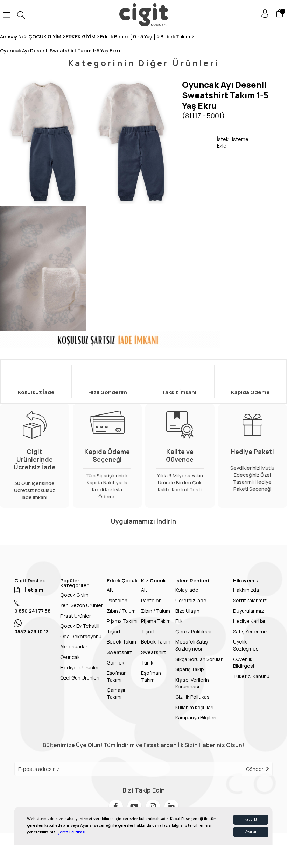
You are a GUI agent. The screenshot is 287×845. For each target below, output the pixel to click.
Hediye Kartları (250, 621)
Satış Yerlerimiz (250, 631)
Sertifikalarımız (250, 600)
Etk (179, 621)
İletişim (34, 590)
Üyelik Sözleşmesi (246, 645)
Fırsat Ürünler (75, 615)
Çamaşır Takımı (116, 693)
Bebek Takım (121, 641)
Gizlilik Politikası (193, 697)
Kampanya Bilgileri (195, 717)
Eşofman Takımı (117, 676)
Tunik (147, 662)
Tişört (114, 631)
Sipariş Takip (189, 669)
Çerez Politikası (71, 832)
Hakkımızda (246, 590)
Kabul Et (251, 819)
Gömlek (115, 662)
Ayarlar (251, 832)
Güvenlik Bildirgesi (243, 662)
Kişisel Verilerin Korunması (192, 683)
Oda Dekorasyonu (81, 636)
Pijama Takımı (122, 621)
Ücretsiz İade (190, 600)
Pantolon (117, 600)
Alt (110, 590)
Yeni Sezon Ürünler (81, 605)
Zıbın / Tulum (121, 611)
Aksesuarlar (74, 646)
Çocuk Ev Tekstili (79, 626)
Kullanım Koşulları (194, 707)
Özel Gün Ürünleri (79, 677)
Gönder (255, 769)
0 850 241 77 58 (32, 611)
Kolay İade (186, 590)
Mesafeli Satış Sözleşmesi (191, 645)
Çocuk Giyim (74, 594)
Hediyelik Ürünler (79, 667)
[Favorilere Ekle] (199, 142)
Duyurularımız (248, 611)
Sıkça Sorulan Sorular (199, 659)
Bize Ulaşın (187, 611)
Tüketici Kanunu (251, 676)
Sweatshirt (119, 652)
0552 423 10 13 (31, 631)
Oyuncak (70, 657)
